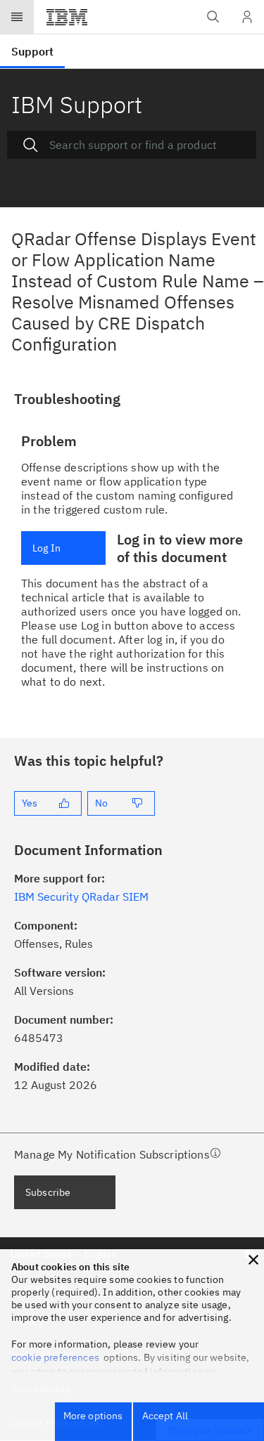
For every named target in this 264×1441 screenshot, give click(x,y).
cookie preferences (55, 1357)
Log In (46, 548)
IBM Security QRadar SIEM (81, 896)
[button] (253, 1260)
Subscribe (47, 1192)
